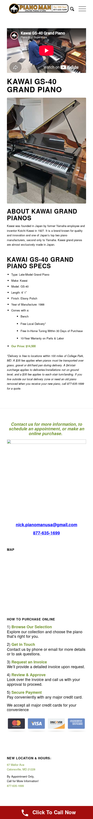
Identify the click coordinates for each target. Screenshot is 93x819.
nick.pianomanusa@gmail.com (46, 524)
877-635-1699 (46, 533)
